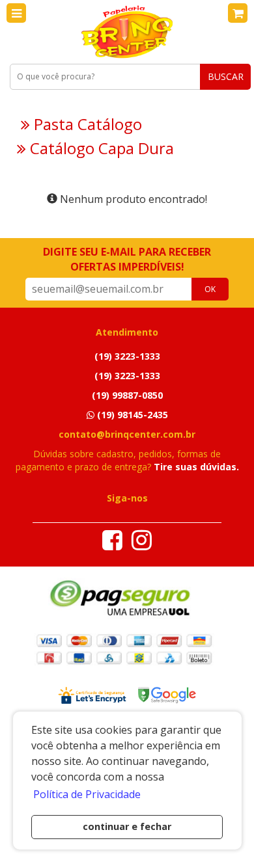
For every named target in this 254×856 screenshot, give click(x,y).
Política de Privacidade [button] (87, 794)
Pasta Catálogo (86, 124)
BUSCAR (226, 76)
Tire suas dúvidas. (196, 467)
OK (210, 289)
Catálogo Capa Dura (100, 148)
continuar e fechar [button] (127, 826)
